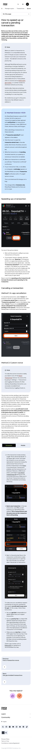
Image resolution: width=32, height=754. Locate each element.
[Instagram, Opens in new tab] (16, 726)
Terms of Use (5, 741)
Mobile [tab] (23, 445)
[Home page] (1, 8)
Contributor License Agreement (10, 743)
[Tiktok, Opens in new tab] (26, 726)
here (24, 465)
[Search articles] (18, 4)
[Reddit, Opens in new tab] (23, 726)
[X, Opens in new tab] (2, 726)
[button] (4, 732)
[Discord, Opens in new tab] (20, 726)
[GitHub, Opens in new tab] (6, 726)
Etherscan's (8, 645)
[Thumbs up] (12, 696)
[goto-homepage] (5, 4)
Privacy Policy (5, 739)
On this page (7, 14)
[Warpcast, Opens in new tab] (9, 726)
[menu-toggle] (27, 4)
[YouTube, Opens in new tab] (13, 726)
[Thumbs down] (19, 696)
